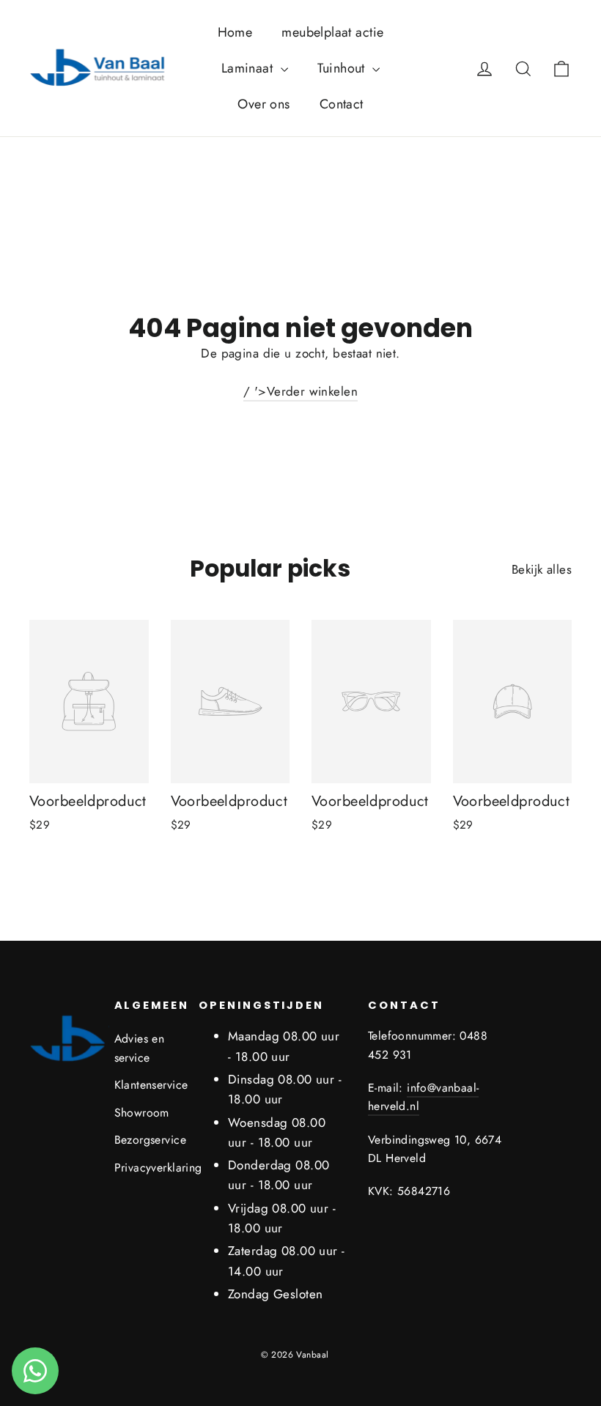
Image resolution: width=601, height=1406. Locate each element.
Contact (342, 104)
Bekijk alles (542, 569)
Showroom (141, 1112)
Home (235, 32)
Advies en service (139, 1047)
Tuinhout (343, 68)
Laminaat (249, 68)
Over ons (263, 104)
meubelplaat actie (332, 32)
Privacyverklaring (145, 1167)
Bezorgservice (145, 1139)
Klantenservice (145, 1084)
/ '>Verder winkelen (300, 391)
